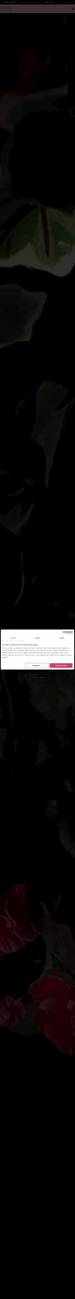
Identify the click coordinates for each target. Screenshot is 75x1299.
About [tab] (62, 638)
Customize (36, 665)
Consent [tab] (13, 638)
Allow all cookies (61, 665)
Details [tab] (37, 638)
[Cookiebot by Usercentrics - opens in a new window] (64, 632)
